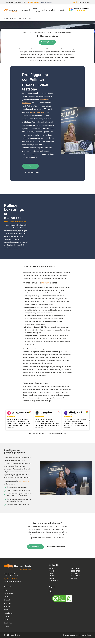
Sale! (75, 2)
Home (6, 18)
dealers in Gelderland (37, 112)
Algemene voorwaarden (70, 635)
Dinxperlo (7, 600)
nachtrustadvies (23, 481)
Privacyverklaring (85, 635)
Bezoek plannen (30, 166)
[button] (79, 9)
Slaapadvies (27, 10)
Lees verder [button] (10, 427)
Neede (6, 610)
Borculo (6, 616)
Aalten (6, 590)
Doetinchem (8, 623)
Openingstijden (46, 2)
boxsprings (44, 100)
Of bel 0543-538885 (31, 172)
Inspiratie (52, 10)
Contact (61, 10)
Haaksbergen (8, 613)
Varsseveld (7, 603)
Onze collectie (36, 10)
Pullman (45, 283)
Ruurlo (6, 619)
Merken (44, 10)
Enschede (7, 626)
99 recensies (62, 433)
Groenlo (6, 597)
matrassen (26, 103)
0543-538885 (34, 2)
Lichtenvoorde (8, 593)
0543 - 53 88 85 (12, 579)
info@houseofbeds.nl (14, 581)
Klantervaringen (84, 2)
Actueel (13, 18)
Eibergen (7, 606)
